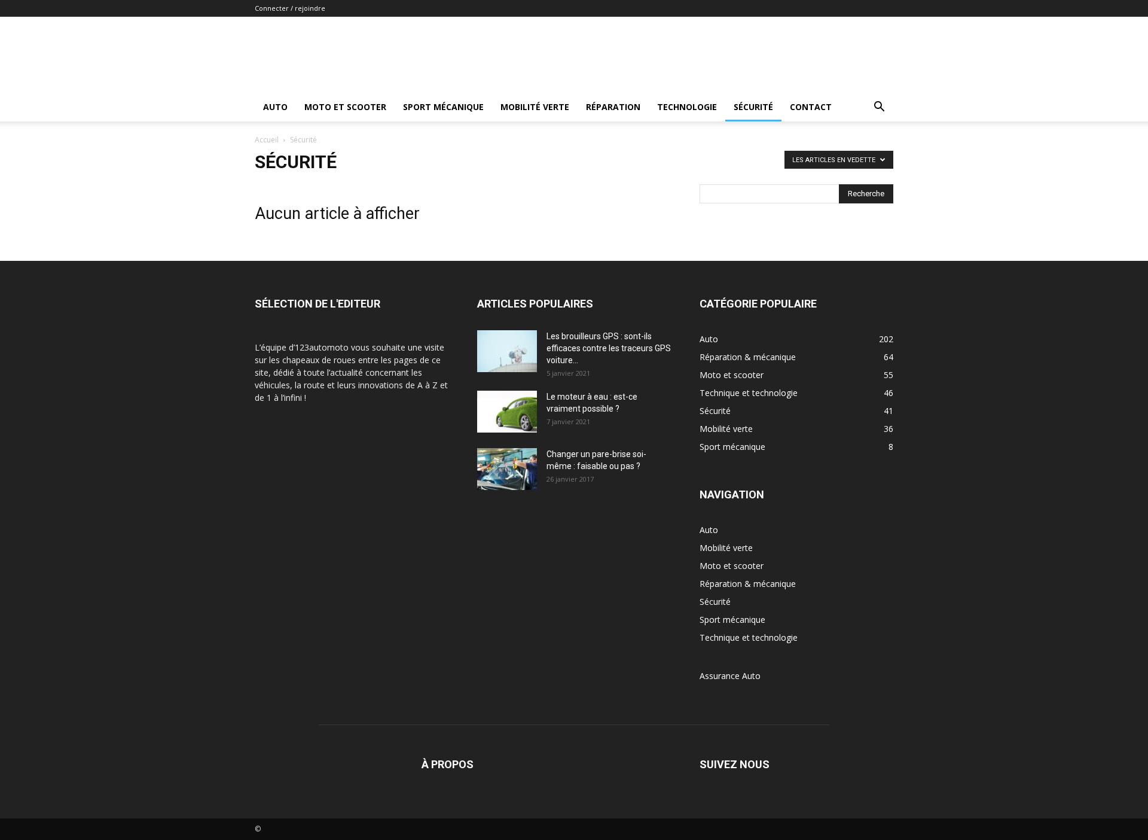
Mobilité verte (534, 106)
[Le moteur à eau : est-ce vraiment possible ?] (507, 412)
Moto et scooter (345, 106)
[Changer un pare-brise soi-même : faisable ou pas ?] (507, 469)
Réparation (613, 106)
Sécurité (753, 106)
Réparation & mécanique (748, 583)
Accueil (267, 140)
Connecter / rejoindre (290, 8)
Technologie (687, 106)
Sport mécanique (443, 106)
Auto (275, 106)
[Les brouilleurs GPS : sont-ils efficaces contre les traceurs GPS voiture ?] (507, 351)
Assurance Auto (730, 675)
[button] (879, 108)
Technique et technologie (749, 637)
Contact (811, 106)
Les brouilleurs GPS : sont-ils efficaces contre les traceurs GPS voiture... (608, 348)
